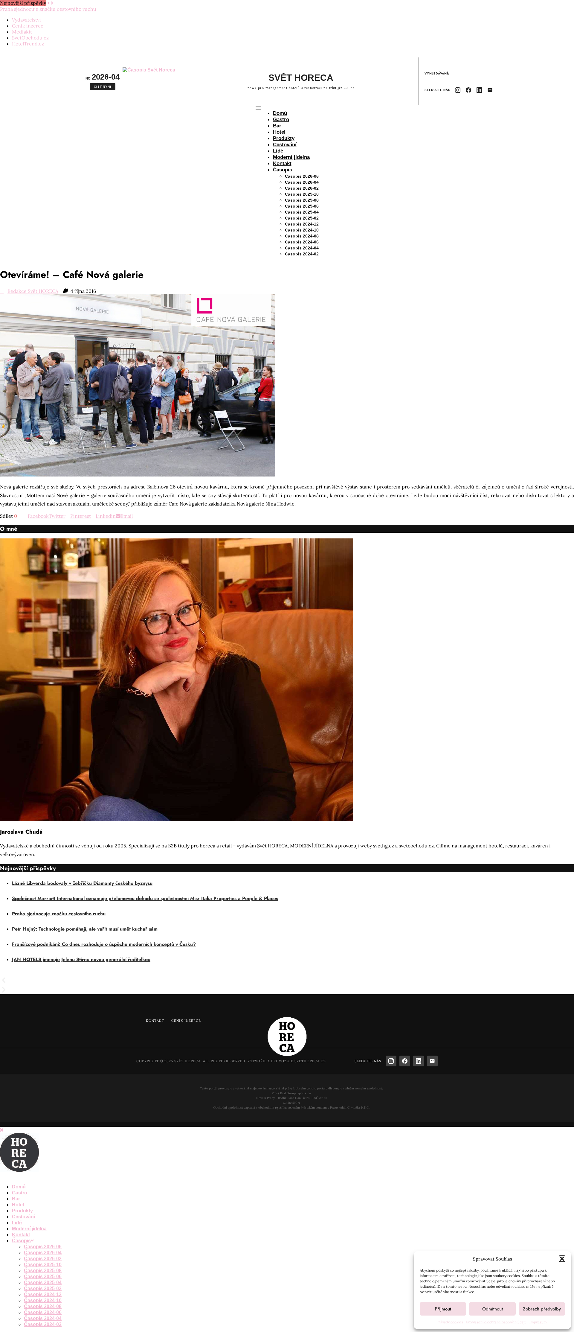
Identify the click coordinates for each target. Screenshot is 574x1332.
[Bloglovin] (32, 1176)
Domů (280, 113)
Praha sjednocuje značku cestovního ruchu (59, 913)
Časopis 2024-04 (302, 248)
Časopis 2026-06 (302, 176)
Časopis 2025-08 (302, 200)
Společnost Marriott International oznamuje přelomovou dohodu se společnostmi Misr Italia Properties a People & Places (145, 898)
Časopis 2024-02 (302, 254)
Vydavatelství (26, 20)
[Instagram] (458, 90)
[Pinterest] (14, 1176)
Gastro (281, 119)
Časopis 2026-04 (302, 182)
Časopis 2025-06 (302, 206)
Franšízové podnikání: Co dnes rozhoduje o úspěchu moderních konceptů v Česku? (104, 944)
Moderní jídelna (291, 157)
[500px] (50, 1176)
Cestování (285, 144)
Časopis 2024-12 (302, 224)
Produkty (283, 138)
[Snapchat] (38, 1176)
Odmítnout (492, 1309)
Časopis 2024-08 (302, 236)
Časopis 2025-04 (302, 212)
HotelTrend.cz (28, 44)
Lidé (278, 151)
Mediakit (22, 32)
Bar (277, 126)
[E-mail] (490, 90)
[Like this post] (19, 516)
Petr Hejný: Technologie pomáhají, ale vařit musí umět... (61, 9)
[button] (562, 1259)
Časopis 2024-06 (302, 242)
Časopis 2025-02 (302, 218)
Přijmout (443, 1309)
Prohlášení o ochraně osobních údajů (496, 1322)
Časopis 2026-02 (302, 188)
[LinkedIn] (479, 90)
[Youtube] (26, 1176)
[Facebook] (468, 90)
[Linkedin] (20, 1176)
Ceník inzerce (27, 26)
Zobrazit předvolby (542, 1309)
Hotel (279, 132)
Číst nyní (102, 86)
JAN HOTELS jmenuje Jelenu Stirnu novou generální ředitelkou (81, 959)
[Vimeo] (44, 1176)
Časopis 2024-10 (302, 230)
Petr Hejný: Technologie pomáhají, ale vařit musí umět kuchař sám (85, 928)
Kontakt (282, 163)
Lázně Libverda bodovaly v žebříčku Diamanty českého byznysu (82, 883)
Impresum (538, 1322)
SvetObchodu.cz (30, 38)
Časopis (282, 170)
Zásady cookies (450, 1322)
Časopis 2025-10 (302, 194)
